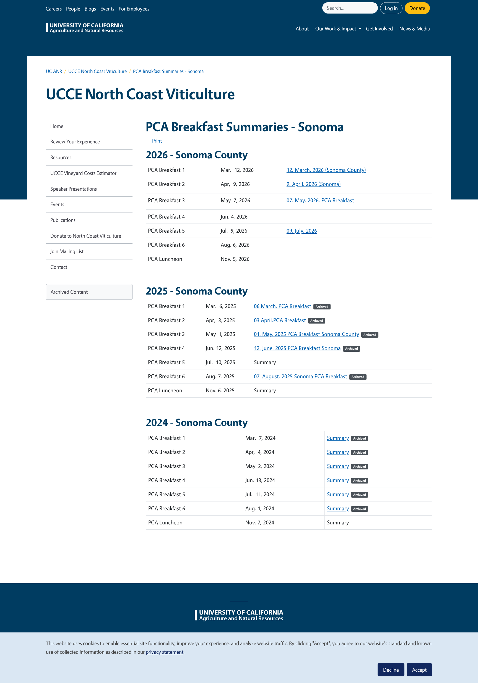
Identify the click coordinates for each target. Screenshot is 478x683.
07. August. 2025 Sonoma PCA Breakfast (300, 376)
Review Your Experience (75, 141)
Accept (419, 669)
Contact (58, 267)
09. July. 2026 (302, 230)
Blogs (90, 8)
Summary (346, 437)
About (302, 28)
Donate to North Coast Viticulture (85, 235)
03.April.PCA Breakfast (280, 320)
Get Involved (379, 28)
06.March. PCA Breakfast (282, 306)
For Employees (134, 8)
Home (56, 126)
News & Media (414, 28)
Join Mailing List (67, 251)
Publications (63, 220)
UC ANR (54, 71)
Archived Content (69, 291)
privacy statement (164, 651)
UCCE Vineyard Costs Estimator (83, 173)
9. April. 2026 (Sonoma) (314, 183)
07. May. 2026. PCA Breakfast (320, 200)
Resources (60, 157)
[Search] (374, 8)
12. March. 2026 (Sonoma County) (326, 169)
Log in (391, 8)
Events (107, 8)
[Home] (84, 28)
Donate (417, 8)
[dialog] (239, 657)
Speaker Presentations (73, 188)
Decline (391, 669)
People (73, 8)
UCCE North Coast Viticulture (97, 71)
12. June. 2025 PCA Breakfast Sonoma (297, 348)
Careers (54, 8)
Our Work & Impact (335, 28)
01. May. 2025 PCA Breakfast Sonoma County (306, 333)
